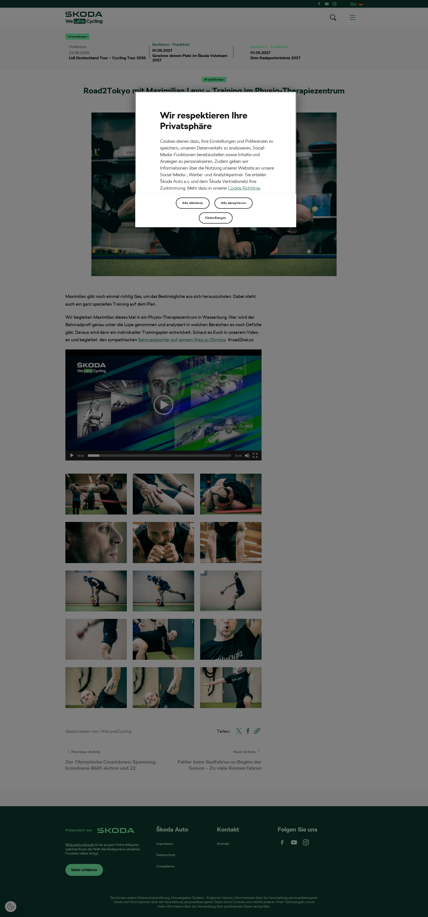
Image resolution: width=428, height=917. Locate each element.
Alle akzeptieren (233, 203)
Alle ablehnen (192, 203)
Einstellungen (215, 218)
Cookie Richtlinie (244, 188)
